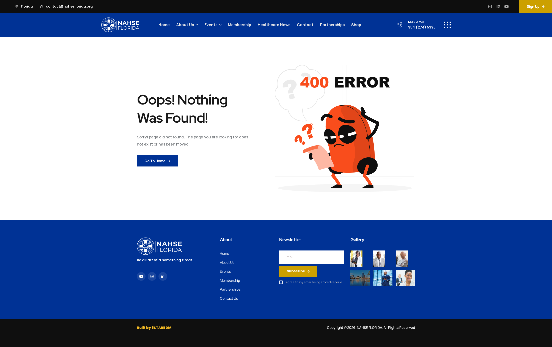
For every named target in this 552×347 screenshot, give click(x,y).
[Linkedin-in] (162, 276)
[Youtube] (506, 6)
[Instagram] (490, 6)
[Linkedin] (498, 6)
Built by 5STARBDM (154, 327)
